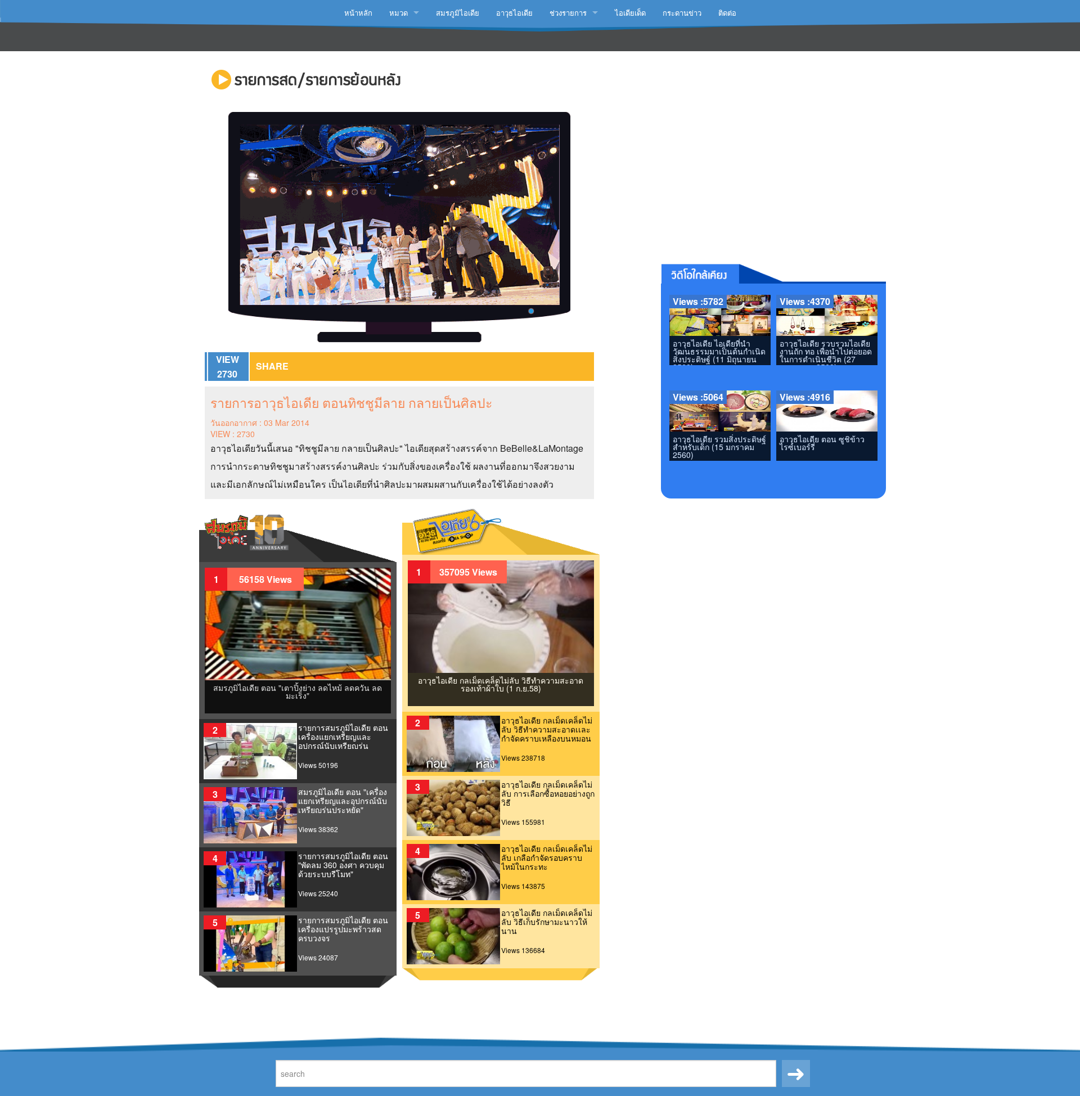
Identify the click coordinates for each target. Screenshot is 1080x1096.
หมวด (398, 12)
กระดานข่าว (682, 12)
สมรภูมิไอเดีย (457, 12)
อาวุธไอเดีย (514, 12)
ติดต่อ (727, 12)
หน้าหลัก (358, 12)
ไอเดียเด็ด (630, 12)
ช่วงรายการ (568, 12)
